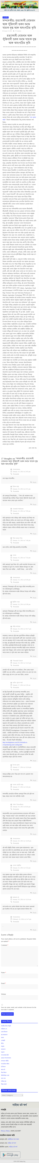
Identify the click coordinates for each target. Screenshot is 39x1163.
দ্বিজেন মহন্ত (16, 487)
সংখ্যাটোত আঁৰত (5, 1064)
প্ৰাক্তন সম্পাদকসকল (6, 1058)
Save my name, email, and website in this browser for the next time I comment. (18, 1008)
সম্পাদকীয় (6, 17)
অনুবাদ (2, 1052)
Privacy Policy (5, 1131)
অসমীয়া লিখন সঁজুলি (6, 1026)
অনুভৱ (2, 1046)
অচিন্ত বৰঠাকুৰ (16, 626)
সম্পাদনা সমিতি (5, 1061)
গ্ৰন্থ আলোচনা (4, 1035)
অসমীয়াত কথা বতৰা (13, 1139)
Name (3, 973)
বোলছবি (3, 1040)
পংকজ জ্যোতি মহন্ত (18, 785)
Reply (34, 482)
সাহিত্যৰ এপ (4, 1029)
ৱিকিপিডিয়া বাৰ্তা (5, 1075)
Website (3, 994)
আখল (2, 1038)
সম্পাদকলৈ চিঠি (5, 1055)
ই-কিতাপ (3, 1067)
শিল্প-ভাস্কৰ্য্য (4, 1084)
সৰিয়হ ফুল (3, 1081)
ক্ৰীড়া (2, 1043)
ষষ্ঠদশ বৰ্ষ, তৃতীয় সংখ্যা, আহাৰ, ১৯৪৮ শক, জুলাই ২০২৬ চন (19, 10)
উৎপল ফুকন (16, 765)
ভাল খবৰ (3, 1078)
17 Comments (18, 31)
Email (3, 983)
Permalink (16, 474)
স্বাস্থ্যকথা (3, 1049)
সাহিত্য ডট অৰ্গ (12, 1143)
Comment (4, 945)
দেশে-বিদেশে (4, 1032)
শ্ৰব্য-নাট (3, 1070)
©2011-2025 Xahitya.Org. (19, 1161)
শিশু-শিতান (3, 1073)
